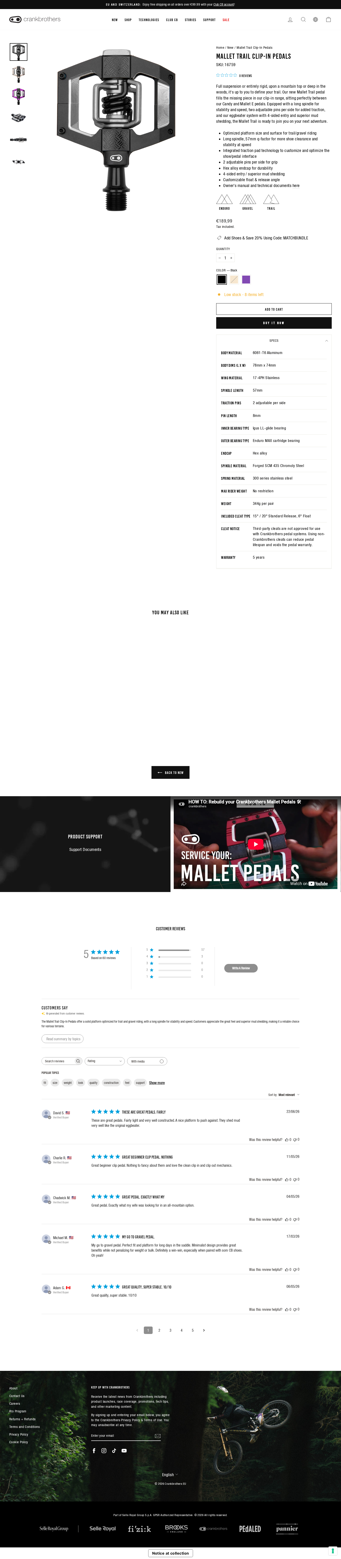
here (296, 185)
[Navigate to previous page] (137, 1330)
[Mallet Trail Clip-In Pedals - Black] (41, 721)
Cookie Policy (18, 1442)
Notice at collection (170, 1553)
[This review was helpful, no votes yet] (286, 1139)
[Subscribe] (158, 1436)
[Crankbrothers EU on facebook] (94, 1450)
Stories (190, 19)
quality (93, 1083)
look (80, 1083)
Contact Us (17, 1396)
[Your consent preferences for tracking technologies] (332, 1550)
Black (221, 279)
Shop (128, 19)
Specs (274, 340)
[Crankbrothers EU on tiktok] (114, 1450)
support (140, 1083)
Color (226, 270)
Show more (157, 1083)
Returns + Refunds (22, 1419)
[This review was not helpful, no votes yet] (294, 1139)
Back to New (173, 772)
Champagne (234, 279)
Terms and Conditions (24, 1427)
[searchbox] (58, 1061)
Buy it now (274, 322)
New (115, 19)
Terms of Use (153, 1420)
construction (111, 1083)
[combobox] (105, 1061)
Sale (226, 19)
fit (45, 1083)
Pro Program (17, 1411)
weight (68, 1083)
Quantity (223, 249)
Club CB (172, 19)
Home (220, 47)
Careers (14, 1403)
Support (209, 19)
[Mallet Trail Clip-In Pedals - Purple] (54, 721)
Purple (246, 279)
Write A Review (241, 968)
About (13, 1388)
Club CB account (223, 4)
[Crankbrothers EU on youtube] (124, 1450)
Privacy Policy (18, 1434)
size (55, 1083)
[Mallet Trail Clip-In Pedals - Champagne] (47, 721)
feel (127, 1083)
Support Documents (85, 849)
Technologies (149, 19)
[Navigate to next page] (203, 1330)
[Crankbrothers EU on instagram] (104, 1450)
